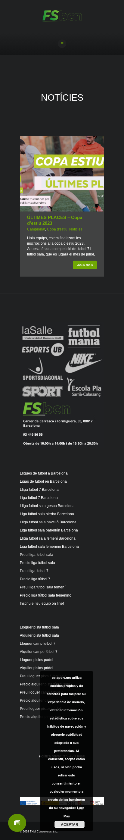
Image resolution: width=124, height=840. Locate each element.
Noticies (75, 229)
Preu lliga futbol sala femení (42, 587)
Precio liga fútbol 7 (35, 579)
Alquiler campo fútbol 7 (38, 652)
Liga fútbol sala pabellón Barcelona (49, 530)
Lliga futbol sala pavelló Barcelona (48, 522)
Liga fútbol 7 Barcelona (39, 498)
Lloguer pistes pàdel (36, 660)
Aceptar (69, 824)
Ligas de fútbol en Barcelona (43, 481)
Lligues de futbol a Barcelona (44, 473)
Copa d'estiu (57, 229)
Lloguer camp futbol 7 (37, 643)
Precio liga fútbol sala (37, 563)
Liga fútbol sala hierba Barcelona (47, 514)
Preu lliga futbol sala (36, 555)
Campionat (36, 229)
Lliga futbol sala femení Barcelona (48, 538)
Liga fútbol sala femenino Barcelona (49, 546)
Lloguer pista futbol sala (39, 627)
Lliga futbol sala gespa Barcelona (47, 506)
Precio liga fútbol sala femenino (45, 595)
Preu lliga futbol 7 (34, 571)
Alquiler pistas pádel (36, 668)
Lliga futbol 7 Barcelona (39, 489)
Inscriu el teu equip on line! (42, 603)
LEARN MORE (85, 265)
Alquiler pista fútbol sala (39, 635)
